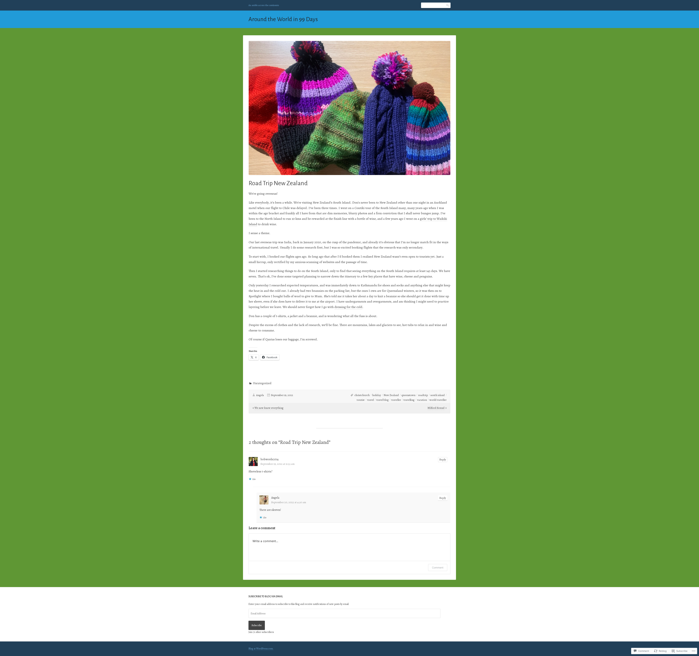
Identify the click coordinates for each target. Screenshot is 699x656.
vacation (422, 400)
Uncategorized (262, 383)
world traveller (438, 400)
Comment (437, 567)
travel (370, 400)
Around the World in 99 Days (283, 19)
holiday (376, 395)
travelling (409, 400)
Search (448, 5)
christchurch (362, 395)
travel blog (382, 400)
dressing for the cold (348, 307)
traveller (396, 400)
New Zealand (391, 395)
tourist (361, 400)
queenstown (408, 395)
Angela (260, 395)
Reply (442, 459)
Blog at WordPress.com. (260, 648)
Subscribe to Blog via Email (265, 596)
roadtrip (423, 395)
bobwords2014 (269, 459)
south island (438, 395)
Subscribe (257, 625)
